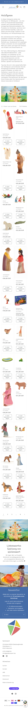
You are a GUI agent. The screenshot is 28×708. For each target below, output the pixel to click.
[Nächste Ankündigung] (25, 2)
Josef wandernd (6, 274)
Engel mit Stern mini (7, 162)
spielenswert (11, 705)
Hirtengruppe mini (19, 436)
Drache (4, 201)
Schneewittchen (19, 280)
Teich (4, 368)
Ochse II (17, 392)
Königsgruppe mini (20, 207)
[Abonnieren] (23, 614)
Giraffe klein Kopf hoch (19, 340)
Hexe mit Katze (6, 440)
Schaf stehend (6, 233)
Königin (17, 468)
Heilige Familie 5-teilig (19, 117)
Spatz (4, 339)
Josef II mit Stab (6, 409)
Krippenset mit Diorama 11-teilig (19, 309)
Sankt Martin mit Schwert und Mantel (20, 496)
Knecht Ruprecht (19, 180)
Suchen (5, 665)
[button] (3, 7)
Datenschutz (6, 675)
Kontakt (5, 669)
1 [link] (3, 514)
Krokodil (18, 226)
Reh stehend (5, 466)
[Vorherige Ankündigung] (2, 2)
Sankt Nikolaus (6, 134)
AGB (4, 672)
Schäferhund (5, 494)
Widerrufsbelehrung (8, 682)
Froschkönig (18, 368)
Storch (4, 307)
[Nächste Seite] (24, 514)
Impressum (6, 679)
